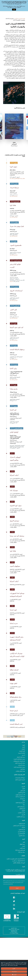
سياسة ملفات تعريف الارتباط (14, 929)
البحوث (23, 846)
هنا (12, 281)
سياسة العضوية (22, 835)
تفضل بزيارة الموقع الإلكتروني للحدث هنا (17, 178)
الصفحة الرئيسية (21, 18)
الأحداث (15, 18)
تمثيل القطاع (22, 844)
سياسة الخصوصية (14, 930)
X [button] (27, 1)
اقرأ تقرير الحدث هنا (13, 196)
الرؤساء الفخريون (21, 831)
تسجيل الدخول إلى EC (14, 933)
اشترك (23, 866)
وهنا (10, 281)
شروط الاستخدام (14, 931)
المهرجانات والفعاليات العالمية (19, 862)
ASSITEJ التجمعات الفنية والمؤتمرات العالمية (16, 858)
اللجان (23, 800)
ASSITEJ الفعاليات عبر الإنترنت (18, 860)
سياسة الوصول (14, 928)
